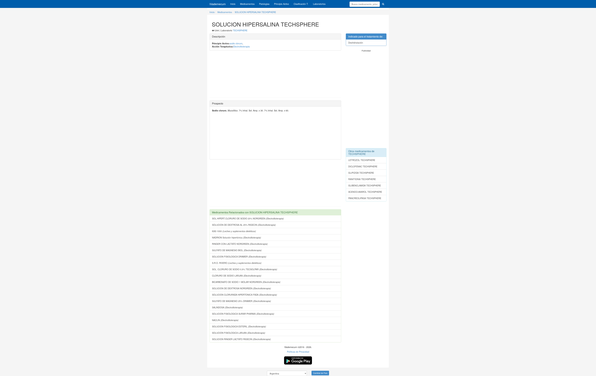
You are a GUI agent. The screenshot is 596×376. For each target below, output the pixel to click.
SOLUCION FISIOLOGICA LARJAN (238, 332)
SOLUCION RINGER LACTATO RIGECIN (241, 339)
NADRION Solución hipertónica (236, 237)
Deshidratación (355, 42)
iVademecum (218, 4)
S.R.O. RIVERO (237, 262)
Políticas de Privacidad (298, 351)
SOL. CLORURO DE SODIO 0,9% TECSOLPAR (244, 269)
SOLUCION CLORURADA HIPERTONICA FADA (244, 294)
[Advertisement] (275, 75)
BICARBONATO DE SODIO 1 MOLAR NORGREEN (246, 282)
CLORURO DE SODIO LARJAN (236, 275)
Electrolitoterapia (241, 46)
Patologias (264, 3)
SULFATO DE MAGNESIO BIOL (237, 250)
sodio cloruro (236, 43)
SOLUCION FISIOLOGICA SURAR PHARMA (243, 313)
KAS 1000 (234, 231)
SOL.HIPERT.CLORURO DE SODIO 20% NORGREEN (248, 218)
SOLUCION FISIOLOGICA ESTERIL (239, 326)
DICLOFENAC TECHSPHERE (362, 166)
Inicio (232, 3)
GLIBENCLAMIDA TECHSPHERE (364, 185)
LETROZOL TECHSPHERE (361, 160)
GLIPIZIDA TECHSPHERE (361, 172)
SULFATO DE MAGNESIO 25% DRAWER (241, 301)
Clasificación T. (301, 3)
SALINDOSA (227, 307)
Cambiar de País (320, 373)
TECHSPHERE (240, 30)
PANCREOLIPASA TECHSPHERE (364, 198)
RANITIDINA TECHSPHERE (362, 179)
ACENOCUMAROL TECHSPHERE (365, 191)
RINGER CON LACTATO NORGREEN (240, 243)
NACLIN (225, 320)
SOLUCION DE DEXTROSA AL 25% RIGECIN (244, 224)
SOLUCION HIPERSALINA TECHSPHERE (255, 12)
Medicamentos (247, 3)
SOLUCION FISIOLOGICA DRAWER (239, 256)
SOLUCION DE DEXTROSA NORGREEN (241, 288)
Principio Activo (281, 3)
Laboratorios (319, 3)
